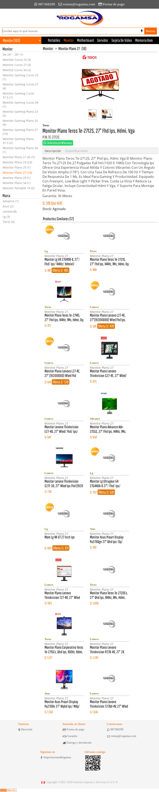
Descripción (53, 151)
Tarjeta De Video (121, 40)
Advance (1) (11, 201)
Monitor (69, 40)
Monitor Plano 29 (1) (16, 178)
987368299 (46, 4)
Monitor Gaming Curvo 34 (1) (20, 104)
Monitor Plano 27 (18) (17, 173)
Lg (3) (6, 217)
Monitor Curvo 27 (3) (17, 65)
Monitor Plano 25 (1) (16, 167)
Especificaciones (76, 151)
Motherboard (85, 40)
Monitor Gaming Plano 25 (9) (20, 123)
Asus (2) (8, 206)
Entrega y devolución (79, 742)
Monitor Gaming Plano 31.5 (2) (18, 141)
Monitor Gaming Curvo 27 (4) (20, 86)
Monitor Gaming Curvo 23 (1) (20, 77)
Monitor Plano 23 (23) (17, 162)
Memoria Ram (144, 40)
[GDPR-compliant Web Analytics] (8, 790)
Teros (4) (8, 222)
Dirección (26, 729)
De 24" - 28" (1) (13, 54)
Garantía (72, 736)
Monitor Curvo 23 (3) (17, 60)
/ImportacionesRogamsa (57, 757)
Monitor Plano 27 (69, 48)
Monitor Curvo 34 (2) (17, 70)
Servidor (102, 40)
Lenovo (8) (10, 211)
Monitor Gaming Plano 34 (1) (20, 150)
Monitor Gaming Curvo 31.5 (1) (18, 95)
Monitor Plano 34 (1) (16, 183)
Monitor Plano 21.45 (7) (19, 157)
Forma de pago (114, 4)
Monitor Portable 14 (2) (18, 188)
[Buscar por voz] (141, 31)
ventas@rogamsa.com (79, 4)
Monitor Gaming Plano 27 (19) (20, 132)
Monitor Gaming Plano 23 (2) (20, 113)
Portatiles (54, 40)
